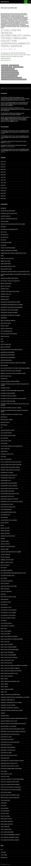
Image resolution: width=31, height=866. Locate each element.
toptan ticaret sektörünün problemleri (9, 636)
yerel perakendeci (4, 808)
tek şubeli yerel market (6, 602)
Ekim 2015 (3, 164)
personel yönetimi (5, 522)
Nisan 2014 (3, 193)
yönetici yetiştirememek (6, 829)
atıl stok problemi (4, 221)
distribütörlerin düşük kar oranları (10, 74)
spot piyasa (3, 594)
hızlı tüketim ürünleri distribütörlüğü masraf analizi (14, 79)
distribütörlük (4, 17)
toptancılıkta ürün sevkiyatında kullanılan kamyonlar (12, 760)
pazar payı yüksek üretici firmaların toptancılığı (11, 464)
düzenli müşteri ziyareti (6, 323)
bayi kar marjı (4, 13)
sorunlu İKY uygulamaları (6, 591)
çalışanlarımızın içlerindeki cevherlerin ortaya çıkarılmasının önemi (15, 271)
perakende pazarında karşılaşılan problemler (10, 467)
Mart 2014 (3, 195)
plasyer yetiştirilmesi (5, 543)
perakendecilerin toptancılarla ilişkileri (9, 483)
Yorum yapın (13, 49)
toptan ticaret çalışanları (6, 631)
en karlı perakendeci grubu (6, 331)
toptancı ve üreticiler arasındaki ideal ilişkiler (10, 694)
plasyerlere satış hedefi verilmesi (8, 546)
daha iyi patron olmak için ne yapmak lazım (10, 280)
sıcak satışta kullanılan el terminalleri (9, 586)
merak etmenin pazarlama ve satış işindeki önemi (11, 446)
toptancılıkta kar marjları (6, 736)
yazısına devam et (6, 60)
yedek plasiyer (4, 803)
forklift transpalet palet (6, 344)
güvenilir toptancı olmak (6, 376)
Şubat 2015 (3, 174)
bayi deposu (3, 226)
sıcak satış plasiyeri (5, 583)
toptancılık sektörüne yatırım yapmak (10, 25)
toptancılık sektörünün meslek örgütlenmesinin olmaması (13, 723)
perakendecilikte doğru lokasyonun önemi (10, 493)
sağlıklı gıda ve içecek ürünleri (7, 559)
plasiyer (2, 525)
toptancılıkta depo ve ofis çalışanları (8, 726)
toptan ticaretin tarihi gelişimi (7, 652)
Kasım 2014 (3, 182)
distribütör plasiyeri (5, 296)
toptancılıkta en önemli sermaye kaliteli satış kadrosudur (13, 731)
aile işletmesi (3, 208)
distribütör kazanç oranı (17, 16)
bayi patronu (3, 239)
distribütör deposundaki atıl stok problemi (10, 291)
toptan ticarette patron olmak (7, 660)
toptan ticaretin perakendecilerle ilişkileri (10, 649)
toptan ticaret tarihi (5, 641)
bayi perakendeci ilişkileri (6, 242)
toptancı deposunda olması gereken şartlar (10, 681)
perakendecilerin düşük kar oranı (8, 477)
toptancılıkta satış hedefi (6, 752)
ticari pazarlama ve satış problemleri (9, 610)
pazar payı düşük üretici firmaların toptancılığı (11, 462)
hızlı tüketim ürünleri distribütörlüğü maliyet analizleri (12, 390)
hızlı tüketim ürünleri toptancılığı (18, 18)
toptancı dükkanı (4, 684)
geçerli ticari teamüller (5, 347)
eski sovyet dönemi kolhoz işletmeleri (9, 333)
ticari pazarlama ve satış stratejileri (8, 612)
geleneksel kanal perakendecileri (8, 354)
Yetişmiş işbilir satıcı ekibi (6, 818)
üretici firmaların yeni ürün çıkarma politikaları (11, 789)
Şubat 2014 (3, 198)
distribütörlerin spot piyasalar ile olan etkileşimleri (11, 307)
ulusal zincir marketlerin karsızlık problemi (10, 781)
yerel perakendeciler (5, 810)
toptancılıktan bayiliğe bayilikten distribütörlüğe (11, 768)
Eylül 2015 (3, 166)
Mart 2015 (3, 172)
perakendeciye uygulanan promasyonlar (9, 499)
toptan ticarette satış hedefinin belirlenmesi (10, 668)
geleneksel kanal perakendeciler (7, 352)
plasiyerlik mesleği (5, 541)
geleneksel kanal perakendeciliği (8, 357)
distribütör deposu (5, 288)
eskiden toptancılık (5, 336)
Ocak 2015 (3, 177)
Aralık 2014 (3, 180)
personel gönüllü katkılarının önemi (8, 512)
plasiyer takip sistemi (5, 530)
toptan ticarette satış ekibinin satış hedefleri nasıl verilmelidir (14, 665)
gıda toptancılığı (4, 365)
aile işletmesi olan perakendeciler (8, 210)
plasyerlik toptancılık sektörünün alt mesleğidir (11, 551)
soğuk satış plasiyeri (5, 588)
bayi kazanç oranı (12, 13)
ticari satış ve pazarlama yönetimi (9, 19)
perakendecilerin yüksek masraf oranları (9, 488)
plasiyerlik (3, 538)
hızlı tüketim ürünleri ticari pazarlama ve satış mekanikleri (13, 398)
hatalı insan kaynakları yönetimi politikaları (10, 381)
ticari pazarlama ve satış (6, 607)
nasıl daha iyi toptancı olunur (7, 454)
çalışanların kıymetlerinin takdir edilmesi (9, 278)
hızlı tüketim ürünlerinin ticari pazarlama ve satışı (11, 414)
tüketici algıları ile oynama (6, 773)
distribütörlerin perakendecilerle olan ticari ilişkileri (12, 304)
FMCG (2, 341)
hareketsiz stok (4, 378)
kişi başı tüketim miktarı (6, 440)
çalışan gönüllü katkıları (6, 263)
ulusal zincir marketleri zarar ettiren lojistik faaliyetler (12, 779)
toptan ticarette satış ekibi (6, 662)
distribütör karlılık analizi (8, 68)
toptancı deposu (4, 678)
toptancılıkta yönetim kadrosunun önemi (10, 766)
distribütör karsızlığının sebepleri (9, 70)
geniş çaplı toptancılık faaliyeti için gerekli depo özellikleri (13, 362)
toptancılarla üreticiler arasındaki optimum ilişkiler (12, 710)
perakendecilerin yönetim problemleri (9, 485)
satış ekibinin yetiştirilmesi (6, 570)
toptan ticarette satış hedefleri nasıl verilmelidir (11, 670)
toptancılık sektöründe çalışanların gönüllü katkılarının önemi (14, 718)
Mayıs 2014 (3, 190)
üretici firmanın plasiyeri (6, 792)
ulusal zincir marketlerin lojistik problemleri (10, 784)
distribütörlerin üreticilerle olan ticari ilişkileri (10, 315)
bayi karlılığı (5, 65)
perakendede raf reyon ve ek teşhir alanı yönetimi (12, 501)
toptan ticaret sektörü (21, 20)
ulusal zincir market (5, 776)
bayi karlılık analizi (14, 65)
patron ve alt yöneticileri (6, 459)
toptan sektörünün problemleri (7, 625)
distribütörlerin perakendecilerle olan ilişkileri (10, 302)
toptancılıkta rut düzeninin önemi (8, 750)
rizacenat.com (5, 1)
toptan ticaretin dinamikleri (7, 644)
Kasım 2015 (3, 161)
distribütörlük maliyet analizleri (9, 75)
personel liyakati (4, 517)
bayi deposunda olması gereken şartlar (9, 229)
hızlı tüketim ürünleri (5, 388)
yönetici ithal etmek (5, 826)
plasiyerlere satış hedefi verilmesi (8, 536)
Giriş (2, 849)
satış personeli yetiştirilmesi (7, 580)
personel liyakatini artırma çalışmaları (9, 520)
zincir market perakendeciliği (7, 832)
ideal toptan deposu (5, 422)
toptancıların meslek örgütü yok (8, 699)
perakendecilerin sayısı (6, 480)
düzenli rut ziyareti (5, 325)
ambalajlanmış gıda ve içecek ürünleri (9, 213)
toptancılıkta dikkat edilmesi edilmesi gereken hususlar (13, 728)
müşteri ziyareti (4, 451)
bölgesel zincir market (5, 261)
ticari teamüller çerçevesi (6, 623)
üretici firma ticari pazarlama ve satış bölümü (11, 787)
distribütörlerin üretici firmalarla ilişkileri (9, 310)
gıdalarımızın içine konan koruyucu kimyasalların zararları (13, 373)
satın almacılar (4, 567)
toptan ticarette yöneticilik (6, 676)
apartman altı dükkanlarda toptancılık (9, 218)
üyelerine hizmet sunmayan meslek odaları (10, 797)
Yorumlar (4, 854)
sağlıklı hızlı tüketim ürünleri (7, 562)
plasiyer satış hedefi (5, 528)
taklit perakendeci (5, 599)
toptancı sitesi (4, 691)
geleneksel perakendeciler (6, 360)
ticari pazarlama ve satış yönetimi (8, 615)
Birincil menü (29, 2)
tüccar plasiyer (4, 771)
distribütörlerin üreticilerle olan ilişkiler (9, 312)
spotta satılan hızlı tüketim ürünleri (8, 596)
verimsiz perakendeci (5, 800)
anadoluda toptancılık (5, 216)
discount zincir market (6, 286)
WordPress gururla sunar (5, 864)
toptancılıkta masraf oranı (12, 26)
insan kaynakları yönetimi (6, 432)
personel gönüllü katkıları (6, 509)
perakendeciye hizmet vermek (7, 496)
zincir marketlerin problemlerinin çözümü (10, 837)
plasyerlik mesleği (4, 549)
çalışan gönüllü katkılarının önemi (8, 266)
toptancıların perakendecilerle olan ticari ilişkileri (11, 702)
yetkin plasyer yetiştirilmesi (7, 824)
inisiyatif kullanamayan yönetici (8, 430)
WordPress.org (4, 857)
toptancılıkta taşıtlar (5, 758)
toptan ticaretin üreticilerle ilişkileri (8, 654)
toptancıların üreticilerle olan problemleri (10, 707)
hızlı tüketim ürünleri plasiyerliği (8, 393)
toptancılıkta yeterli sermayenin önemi (9, 763)
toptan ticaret (10, 20)
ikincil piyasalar (4, 425)
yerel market (3, 805)
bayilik (2, 255)
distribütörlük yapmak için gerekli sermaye (11, 77)
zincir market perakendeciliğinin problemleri (10, 834)
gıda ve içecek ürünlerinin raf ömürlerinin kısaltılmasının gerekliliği (15, 368)
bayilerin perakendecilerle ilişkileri (8, 247)
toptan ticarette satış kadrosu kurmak (9, 673)
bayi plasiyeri (3, 245)
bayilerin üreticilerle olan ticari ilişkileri (9, 250)
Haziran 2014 (4, 188)
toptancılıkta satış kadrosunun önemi (9, 755)
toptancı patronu (4, 686)
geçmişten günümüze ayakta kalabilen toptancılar (11, 349)
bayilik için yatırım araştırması (7, 258)
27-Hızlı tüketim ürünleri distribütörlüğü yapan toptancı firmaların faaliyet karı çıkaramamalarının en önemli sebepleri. (15, 38)
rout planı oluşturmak (5, 554)
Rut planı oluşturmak (5, 557)
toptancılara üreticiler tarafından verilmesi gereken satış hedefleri (15, 697)
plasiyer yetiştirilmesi (5, 533)
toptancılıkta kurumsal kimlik (7, 739)
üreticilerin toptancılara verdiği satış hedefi (10, 795)
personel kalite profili (5, 514)
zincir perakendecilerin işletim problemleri (10, 840)
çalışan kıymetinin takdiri (6, 269)
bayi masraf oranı (22, 13)
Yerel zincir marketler (5, 816)
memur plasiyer (4, 443)
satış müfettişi (4, 578)
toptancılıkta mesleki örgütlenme (8, 747)
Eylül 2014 (3, 185)
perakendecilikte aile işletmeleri (7, 491)
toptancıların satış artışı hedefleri (8, 705)
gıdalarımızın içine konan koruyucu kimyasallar (11, 370)
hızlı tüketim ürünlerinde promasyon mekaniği (11, 407)
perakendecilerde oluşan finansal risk (9, 475)
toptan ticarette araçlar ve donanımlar (9, 657)
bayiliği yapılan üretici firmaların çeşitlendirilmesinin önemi (13, 253)
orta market (3, 456)
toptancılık (3, 713)
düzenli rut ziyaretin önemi (6, 328)
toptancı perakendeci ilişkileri (7, 689)
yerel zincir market (5, 813)
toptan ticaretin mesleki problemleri (16, 24)
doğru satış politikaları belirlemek (8, 320)
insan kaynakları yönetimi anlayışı (8, 435)
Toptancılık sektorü (5, 715)
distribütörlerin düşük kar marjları (10, 72)
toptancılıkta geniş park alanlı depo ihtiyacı (10, 734)
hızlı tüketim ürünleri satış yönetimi (8, 395)
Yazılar (3, 852)
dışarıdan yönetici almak (6, 283)
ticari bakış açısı (4, 604)
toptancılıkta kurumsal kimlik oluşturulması (10, 742)
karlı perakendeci (4, 438)
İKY (1, 427)
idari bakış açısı (4, 417)
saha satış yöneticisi (5, 565)
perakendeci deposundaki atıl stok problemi (10, 469)
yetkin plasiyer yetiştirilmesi (7, 821)
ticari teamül (3, 620)
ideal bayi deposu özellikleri (7, 419)
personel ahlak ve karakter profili (8, 506)
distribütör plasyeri (5, 299)
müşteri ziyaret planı (5, 448)
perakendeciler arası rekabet (7, 472)
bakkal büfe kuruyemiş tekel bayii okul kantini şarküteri (13, 224)
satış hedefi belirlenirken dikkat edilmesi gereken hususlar (13, 573)
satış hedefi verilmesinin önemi (7, 575)
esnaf (2, 339)
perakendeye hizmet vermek (7, 504)
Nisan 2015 (3, 169)
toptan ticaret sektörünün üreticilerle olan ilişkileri (12, 639)
